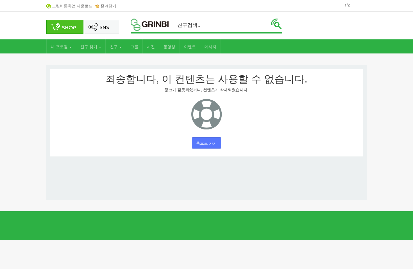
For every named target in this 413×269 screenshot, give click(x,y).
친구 (114, 46)
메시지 (210, 46)
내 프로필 (60, 46)
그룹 (134, 46)
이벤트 (190, 46)
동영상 (169, 46)
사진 (151, 46)
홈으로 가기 (206, 143)
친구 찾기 (89, 46)
